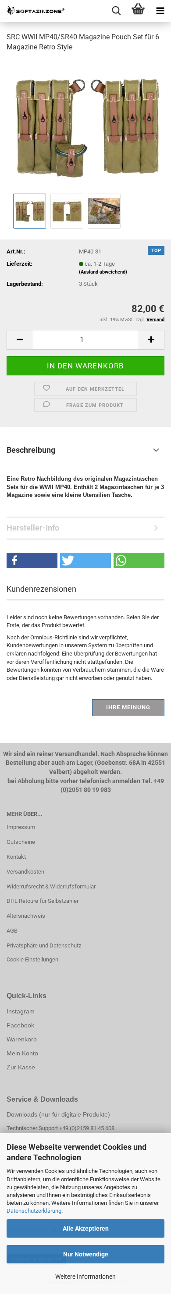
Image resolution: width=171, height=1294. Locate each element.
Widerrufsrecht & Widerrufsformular (51, 886)
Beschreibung (31, 449)
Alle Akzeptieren (86, 1228)
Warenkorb (22, 1039)
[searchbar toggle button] (116, 11)
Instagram (21, 1011)
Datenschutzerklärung (34, 1210)
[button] (20, 340)
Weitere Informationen (85, 1276)
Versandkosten (25, 871)
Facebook (20, 1025)
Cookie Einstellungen (32, 959)
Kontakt (16, 856)
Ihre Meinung (128, 707)
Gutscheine (21, 842)
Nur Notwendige (85, 1254)
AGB (12, 930)
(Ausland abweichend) (103, 272)
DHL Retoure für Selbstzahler (42, 901)
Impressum (21, 827)
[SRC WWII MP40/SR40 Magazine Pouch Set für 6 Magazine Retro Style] (85, 125)
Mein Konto (22, 1053)
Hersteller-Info (33, 527)
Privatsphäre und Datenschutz (44, 945)
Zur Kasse (21, 1067)
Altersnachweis (26, 915)
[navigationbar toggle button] (160, 11)
